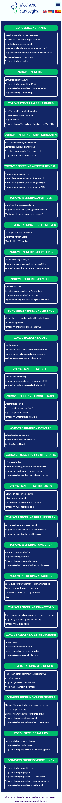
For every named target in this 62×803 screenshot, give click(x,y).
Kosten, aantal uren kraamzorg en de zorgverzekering (30, 615)
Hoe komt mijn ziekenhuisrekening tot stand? (25, 354)
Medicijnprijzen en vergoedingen (20, 205)
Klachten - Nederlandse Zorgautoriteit (22, 592)
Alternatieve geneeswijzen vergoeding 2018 (25, 187)
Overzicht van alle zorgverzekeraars (21, 35)
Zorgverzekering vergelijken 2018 (20, 84)
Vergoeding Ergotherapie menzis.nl (21, 417)
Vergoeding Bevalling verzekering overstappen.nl (27, 268)
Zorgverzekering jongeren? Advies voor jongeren (27, 565)
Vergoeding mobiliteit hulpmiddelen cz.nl (23, 534)
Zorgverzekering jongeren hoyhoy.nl (21, 561)
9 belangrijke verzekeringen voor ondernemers (26, 705)
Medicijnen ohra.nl (13, 678)
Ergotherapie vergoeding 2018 (19, 408)
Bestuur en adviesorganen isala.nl (20, 143)
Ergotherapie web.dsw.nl (16, 412)
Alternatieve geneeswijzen (17, 174)
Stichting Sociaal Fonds (15, 444)
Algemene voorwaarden (26, 801)
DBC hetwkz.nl (11, 345)
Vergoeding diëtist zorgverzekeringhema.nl (25, 385)
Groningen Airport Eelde (16, 237)
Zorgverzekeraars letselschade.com (21, 655)
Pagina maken (48, 797)
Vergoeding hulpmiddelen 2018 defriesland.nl (25, 530)
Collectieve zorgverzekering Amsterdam (23, 291)
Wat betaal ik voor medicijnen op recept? (24, 214)
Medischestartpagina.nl (29, 797)
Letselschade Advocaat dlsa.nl (18, 647)
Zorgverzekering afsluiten (16, 61)
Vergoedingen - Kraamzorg (17, 624)
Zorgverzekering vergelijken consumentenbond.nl (27, 88)
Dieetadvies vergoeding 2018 (18, 377)
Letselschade (11, 642)
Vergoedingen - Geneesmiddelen (20, 682)
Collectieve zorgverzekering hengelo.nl (23, 151)
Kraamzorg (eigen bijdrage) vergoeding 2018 (25, 264)
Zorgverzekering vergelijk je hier (19, 768)
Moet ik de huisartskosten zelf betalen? (23, 502)
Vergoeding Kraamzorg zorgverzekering (23, 619)
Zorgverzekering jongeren (17, 557)
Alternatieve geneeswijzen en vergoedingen (25, 183)
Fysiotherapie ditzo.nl (14, 462)
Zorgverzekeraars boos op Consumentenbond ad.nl (28, 53)
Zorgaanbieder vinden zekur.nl (19, 115)
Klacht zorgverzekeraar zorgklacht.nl (22, 588)
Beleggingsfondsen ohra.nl (17, 435)
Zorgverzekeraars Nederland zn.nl (20, 155)
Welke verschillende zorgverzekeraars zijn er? (26, 48)
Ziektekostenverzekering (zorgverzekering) (24, 714)
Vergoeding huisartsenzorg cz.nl (19, 507)
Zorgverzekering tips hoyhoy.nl (19, 745)
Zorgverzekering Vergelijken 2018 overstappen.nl (27, 749)
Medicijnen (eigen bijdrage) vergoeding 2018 (25, 674)
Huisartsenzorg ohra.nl (15, 498)
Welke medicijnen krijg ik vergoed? (20, 687)
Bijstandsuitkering (13, 287)
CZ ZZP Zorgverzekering (16, 709)
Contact (43, 801)
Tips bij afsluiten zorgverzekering (20, 741)
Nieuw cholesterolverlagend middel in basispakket (28, 318)
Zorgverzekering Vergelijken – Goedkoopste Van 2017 (29, 124)
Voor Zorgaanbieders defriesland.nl (21, 111)
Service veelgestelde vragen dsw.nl (21, 525)
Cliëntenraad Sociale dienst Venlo (20, 147)
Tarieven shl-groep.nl (14, 322)
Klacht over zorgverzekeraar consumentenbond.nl (28, 584)
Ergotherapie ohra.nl (14, 404)
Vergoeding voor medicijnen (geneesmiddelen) (26, 210)
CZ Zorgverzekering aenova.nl (18, 232)
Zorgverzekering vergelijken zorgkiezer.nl (24, 785)
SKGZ (7, 597)
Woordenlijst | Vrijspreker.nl (17, 241)
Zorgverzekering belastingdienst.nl (21, 718)
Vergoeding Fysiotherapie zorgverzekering (24, 471)
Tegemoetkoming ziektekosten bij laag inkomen (27, 300)
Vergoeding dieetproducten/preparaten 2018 (26, 381)
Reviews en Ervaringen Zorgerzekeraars (23, 40)
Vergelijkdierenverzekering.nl (18, 44)
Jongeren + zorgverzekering (17, 552)
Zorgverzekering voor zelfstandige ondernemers (27, 722)
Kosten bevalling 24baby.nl (17, 260)
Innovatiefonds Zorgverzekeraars (20, 440)
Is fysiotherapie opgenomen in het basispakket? (26, 467)
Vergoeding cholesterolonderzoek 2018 (23, 327)
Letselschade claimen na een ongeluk (22, 651)
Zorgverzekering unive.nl (16, 80)
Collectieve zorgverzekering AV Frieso (22, 295)
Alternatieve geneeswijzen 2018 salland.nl (24, 178)
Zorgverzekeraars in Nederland (19, 57)
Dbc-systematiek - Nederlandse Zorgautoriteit (26, 350)
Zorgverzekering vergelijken (17, 772)
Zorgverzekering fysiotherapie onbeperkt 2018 (26, 475)
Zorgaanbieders (12, 120)
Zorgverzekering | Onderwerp (18, 93)
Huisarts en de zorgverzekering (19, 494)
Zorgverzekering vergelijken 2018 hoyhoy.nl (25, 777)
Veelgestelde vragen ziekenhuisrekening (23, 358)
